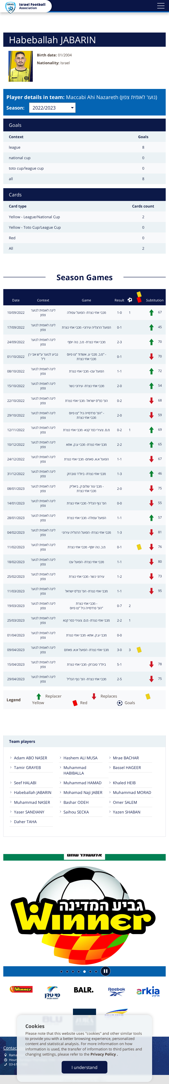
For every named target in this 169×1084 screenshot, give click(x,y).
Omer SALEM (125, 802)
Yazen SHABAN (126, 812)
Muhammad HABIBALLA (74, 770)
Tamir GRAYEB (27, 767)
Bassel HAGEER (127, 767)
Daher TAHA (25, 821)
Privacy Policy (103, 1054)
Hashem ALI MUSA (80, 758)
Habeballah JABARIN (32, 792)
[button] (161, 6)
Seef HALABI (25, 782)
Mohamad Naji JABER (82, 792)
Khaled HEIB (124, 782)
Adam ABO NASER (30, 758)
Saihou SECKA (76, 812)
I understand (84, 1067)
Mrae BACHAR (126, 758)
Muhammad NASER (32, 802)
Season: (15, 107)
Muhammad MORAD (132, 792)
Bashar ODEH (76, 802)
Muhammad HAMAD (82, 782)
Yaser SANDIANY (29, 812)
